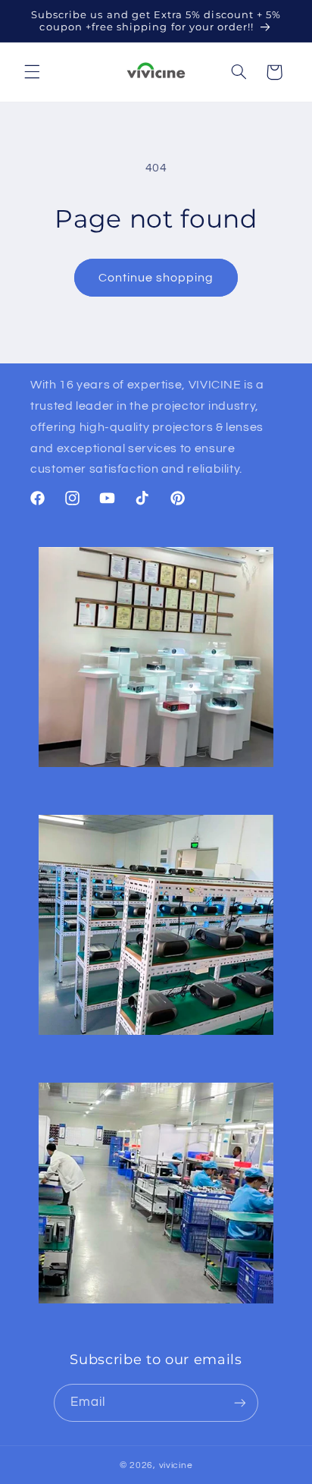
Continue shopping (156, 278)
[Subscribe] (240, 1402)
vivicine (176, 1465)
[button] (31, 72)
